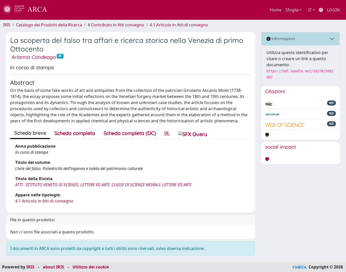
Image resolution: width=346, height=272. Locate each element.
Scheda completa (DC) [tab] (130, 133)
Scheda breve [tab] (30, 133)
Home (275, 10)
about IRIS (53, 267)
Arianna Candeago (33, 57)
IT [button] (310, 10)
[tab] (167, 133)
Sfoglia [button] (292, 10)
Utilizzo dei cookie (90, 267)
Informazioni (283, 38)
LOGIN (333, 10)
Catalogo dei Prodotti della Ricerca (49, 25)
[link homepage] (28, 10)
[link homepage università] (61, 10)
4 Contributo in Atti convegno (116, 25)
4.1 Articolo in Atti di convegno (179, 25)
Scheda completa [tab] (74, 133)
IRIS (6, 25)
